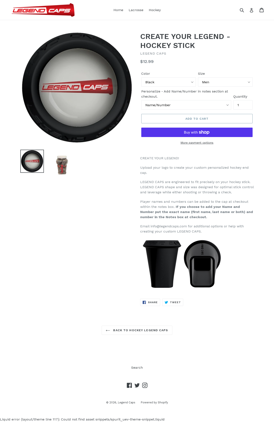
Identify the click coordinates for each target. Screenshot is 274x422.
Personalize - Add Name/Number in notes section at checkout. (184, 93)
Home (118, 10)
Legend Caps (126, 402)
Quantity (240, 96)
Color (145, 74)
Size (201, 74)
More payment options (196, 142)
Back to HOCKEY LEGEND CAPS (140, 330)
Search (137, 367)
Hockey (155, 10)
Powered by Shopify (154, 402)
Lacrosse (136, 10)
